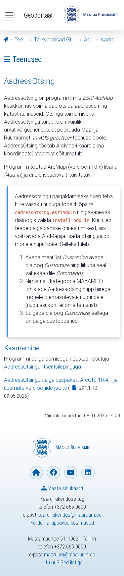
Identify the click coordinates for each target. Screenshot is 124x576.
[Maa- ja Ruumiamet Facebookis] (53, 472)
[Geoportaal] (91, 15)
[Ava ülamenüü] (9, 15)
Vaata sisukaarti (65, 488)
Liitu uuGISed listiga (62, 562)
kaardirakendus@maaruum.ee (70, 515)
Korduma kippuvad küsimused (62, 523)
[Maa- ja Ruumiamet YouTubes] (70, 472)
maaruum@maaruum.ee (69, 554)
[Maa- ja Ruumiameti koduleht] (36, 472)
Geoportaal (38, 15)
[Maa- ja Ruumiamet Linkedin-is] (88, 472)
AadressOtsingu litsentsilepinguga (42, 367)
